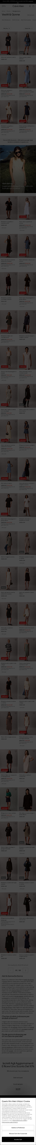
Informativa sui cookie (20, 1120)
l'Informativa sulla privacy (10, 1122)
